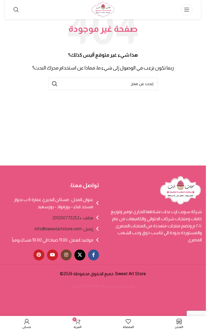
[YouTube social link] (52, 254)
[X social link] (79, 254)
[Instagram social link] (66, 254)
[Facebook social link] (93, 254)
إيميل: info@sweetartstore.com (64, 229)
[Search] (16, 9)
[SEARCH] (54, 83)
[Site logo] (103, 9)
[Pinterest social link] (38, 254)
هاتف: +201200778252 (72, 218)
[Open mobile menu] (186, 9)
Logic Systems (85, 286)
